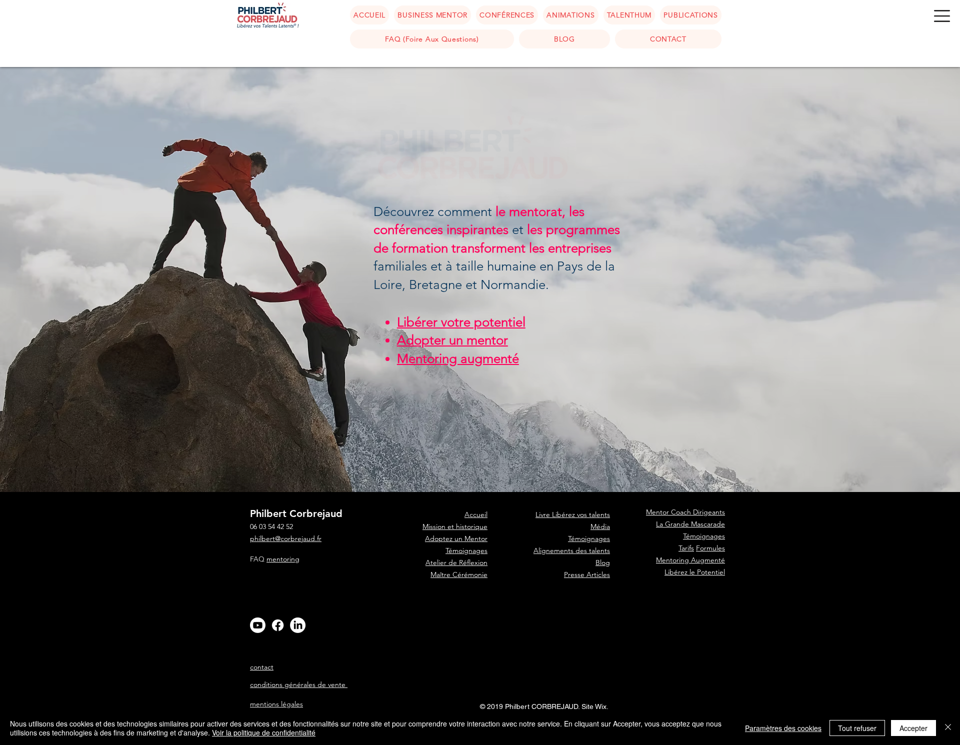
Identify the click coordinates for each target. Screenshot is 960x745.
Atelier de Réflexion (457, 562)
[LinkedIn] (298, 625)
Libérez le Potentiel (694, 572)
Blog (603, 562)
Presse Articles (587, 574)
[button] (942, 16)
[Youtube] (258, 625)
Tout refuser (857, 728)
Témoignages (467, 550)
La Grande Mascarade (690, 524)
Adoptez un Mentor (456, 538)
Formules (710, 548)
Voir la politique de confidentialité (264, 733)
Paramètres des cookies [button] (783, 728)
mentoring (283, 559)
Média (600, 526)
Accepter (914, 728)
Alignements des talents (572, 550)
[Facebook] (278, 625)
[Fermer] (948, 728)
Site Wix (594, 706)
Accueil (476, 610)
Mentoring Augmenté (690, 560)
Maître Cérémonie (459, 574)
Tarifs (686, 548)
